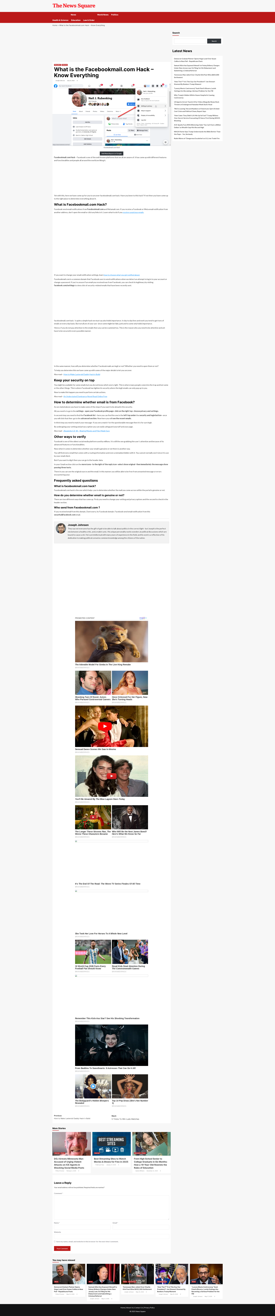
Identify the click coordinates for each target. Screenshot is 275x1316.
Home (54, 25)
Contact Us (138, 1308)
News (73, 15)
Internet (64, 65)
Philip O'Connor (60, 1171)
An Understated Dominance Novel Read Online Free (85, 396)
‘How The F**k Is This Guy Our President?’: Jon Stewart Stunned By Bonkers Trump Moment (194, 83)
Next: (125, 1117)
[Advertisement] (111, 46)
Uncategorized (162, 1281)
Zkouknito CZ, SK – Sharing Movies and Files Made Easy (86, 431)
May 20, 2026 (140, 1292)
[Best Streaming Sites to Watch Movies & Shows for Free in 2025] (111, 1144)
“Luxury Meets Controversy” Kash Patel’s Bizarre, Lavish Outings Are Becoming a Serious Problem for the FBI (195, 89)
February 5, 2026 (71, 1171)
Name (57, 1223)
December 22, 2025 (152, 1171)
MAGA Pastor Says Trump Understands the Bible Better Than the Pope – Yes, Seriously (197, 133)
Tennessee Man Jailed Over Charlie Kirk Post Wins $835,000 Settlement (196, 76)
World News (102, 15)
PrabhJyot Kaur (99, 1165)
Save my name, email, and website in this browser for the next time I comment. (87, 1241)
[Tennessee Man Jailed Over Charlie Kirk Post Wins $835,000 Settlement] (137, 1274)
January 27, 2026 (111, 1165)
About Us (129, 1308)
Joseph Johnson (60, 80)
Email (115, 1223)
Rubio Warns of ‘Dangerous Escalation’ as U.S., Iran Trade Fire (197, 138)
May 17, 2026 (208, 1296)
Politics (114, 15)
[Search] (221, 15)
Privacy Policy (149, 1308)
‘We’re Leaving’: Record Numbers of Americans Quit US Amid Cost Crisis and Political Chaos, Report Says (196, 110)
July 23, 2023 (71, 80)
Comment (58, 1193)
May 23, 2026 (70, 1294)
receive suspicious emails (133, 212)
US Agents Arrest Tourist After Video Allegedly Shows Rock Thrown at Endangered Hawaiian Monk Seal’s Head (196, 103)
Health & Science (60, 20)
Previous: (72, 1117)
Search (176, 33)
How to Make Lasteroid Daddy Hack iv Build (81, 374)
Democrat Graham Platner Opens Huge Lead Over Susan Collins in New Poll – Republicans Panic (195, 60)
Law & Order (89, 20)
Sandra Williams (139, 1171)
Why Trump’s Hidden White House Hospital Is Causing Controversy (194, 96)
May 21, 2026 (105, 1298)
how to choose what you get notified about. (122, 275)
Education (76, 20)
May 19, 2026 (174, 1294)
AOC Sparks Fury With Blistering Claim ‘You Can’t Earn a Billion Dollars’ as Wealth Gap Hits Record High (197, 126)
